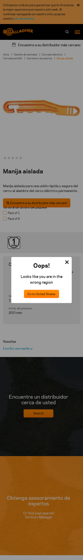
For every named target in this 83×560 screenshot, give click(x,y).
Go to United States (41, 294)
